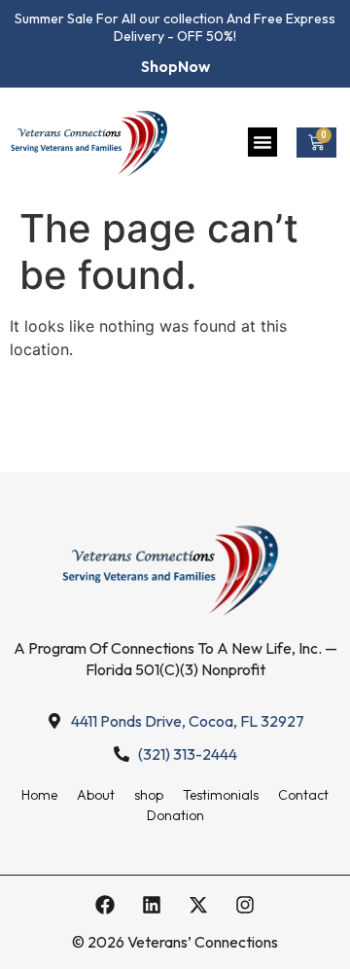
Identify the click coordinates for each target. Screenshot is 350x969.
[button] (262, 142)
